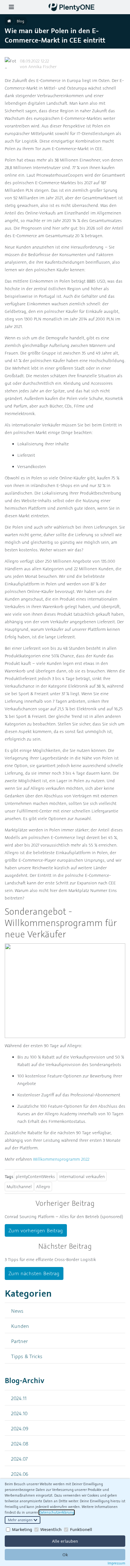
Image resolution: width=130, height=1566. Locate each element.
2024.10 (19, 1413)
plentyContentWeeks (35, 1176)
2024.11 (19, 1398)
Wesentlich (51, 1529)
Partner (19, 1341)
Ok (65, 1554)
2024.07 (19, 1458)
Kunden (20, 1326)
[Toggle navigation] (11, 7)
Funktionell (81, 1529)
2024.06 (19, 1473)
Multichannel (19, 1186)
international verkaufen (82, 1176)
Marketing (22, 1529)
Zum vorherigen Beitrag (36, 1230)
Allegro (43, 1186)
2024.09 (19, 1428)
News (17, 1310)
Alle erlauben (65, 1541)
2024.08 (19, 1443)
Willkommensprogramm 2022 (61, 1159)
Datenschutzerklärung (56, 1512)
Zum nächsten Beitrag (34, 1273)
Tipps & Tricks (26, 1356)
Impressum (116, 1563)
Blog (20, 21)
